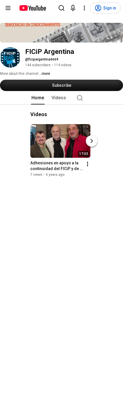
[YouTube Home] (32, 8)
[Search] (61, 8)
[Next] (91, 141)
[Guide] (8, 8)
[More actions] (87, 164)
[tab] (38, 98)
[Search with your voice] (73, 8)
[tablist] (61, 98)
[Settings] (84, 8)
